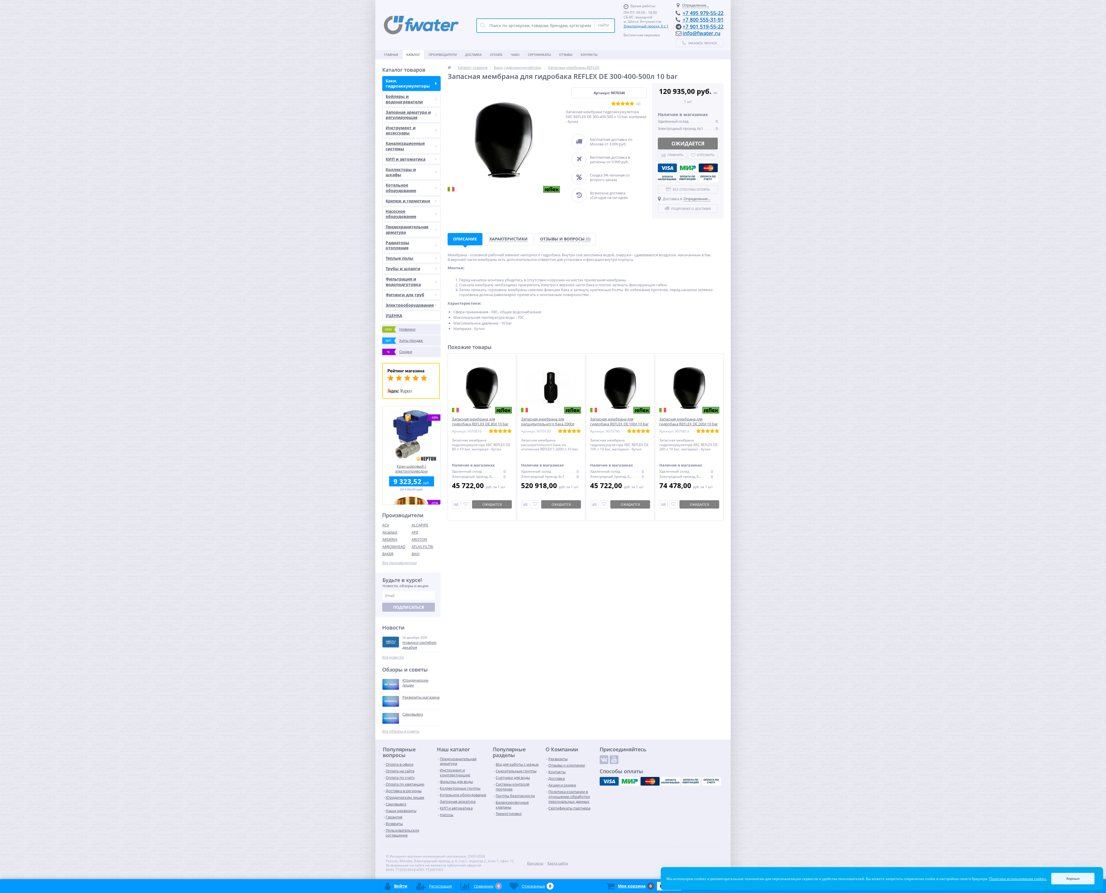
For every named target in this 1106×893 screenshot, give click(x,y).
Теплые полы (399, 258)
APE (415, 532)
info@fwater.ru (701, 33)
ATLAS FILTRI (422, 546)
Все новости (393, 657)
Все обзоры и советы (401, 731)
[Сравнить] (456, 504)
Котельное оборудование (401, 187)
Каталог (413, 54)
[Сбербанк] (687, 178)
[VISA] (667, 168)
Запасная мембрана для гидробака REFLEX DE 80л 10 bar (480, 421)
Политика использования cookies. (1018, 878)
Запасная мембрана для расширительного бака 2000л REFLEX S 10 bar (547, 424)
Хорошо (1073, 878)
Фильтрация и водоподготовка (403, 281)
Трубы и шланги (403, 268)
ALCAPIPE (420, 525)
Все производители (399, 562)
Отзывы (565, 54)
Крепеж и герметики (408, 201)
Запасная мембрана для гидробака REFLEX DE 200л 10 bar (688, 421)
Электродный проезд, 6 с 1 (646, 26)
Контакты (589, 54)
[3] (622, 104)
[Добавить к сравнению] (525, 504)
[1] (613, 104)
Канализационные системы (405, 146)
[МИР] (687, 168)
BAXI (416, 553)
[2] (618, 104)
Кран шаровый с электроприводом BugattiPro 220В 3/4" (411, 468)
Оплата (496, 54)
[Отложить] (466, 504)
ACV (385, 525)
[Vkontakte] (604, 759)
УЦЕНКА (394, 315)
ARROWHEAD (393, 546)
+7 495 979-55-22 (703, 13)
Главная (391, 54)
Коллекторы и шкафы (401, 172)
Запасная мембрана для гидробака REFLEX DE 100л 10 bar (619, 421)
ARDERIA (389, 539)
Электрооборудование (410, 305)
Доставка (473, 54)
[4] (627, 104)
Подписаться (408, 607)
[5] (632, 104)
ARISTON (419, 539)
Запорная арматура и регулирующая (408, 114)
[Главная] (449, 67)
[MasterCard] (708, 168)
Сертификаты (539, 54)
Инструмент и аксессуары (401, 130)
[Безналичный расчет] (708, 178)
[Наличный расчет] (667, 178)
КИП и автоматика (405, 159)
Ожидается (687, 143)
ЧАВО (515, 54)
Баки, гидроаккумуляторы (408, 83)
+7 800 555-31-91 (703, 19)
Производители (443, 54)
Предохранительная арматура (407, 229)
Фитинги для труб (405, 294)
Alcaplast (389, 532)
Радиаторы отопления (397, 245)
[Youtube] (614, 759)
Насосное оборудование (401, 213)
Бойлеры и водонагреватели (404, 99)
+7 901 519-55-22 (703, 26)
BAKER (387, 553)
